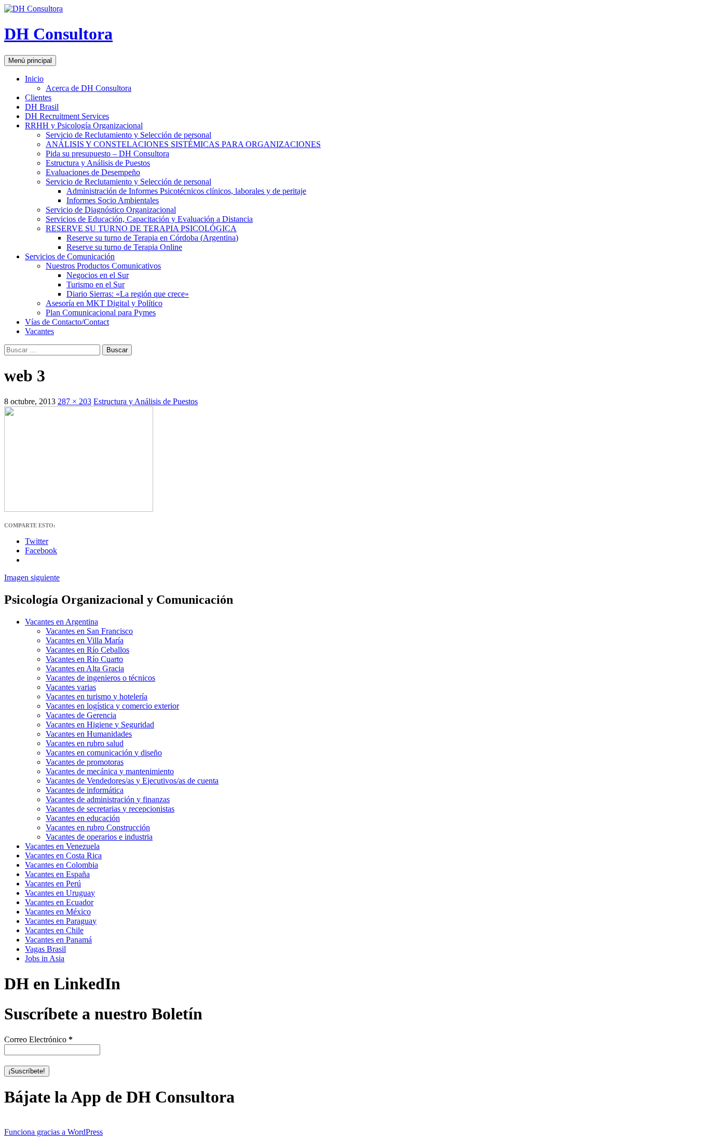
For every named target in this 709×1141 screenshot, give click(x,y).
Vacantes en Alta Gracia (85, 668)
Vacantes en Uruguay (60, 892)
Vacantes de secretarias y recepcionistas (110, 808)
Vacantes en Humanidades (89, 733)
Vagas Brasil (45, 949)
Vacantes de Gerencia (81, 715)
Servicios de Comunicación (70, 256)
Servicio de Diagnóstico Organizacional (111, 209)
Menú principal (30, 60)
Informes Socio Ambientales (112, 200)
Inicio (34, 78)
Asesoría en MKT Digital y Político (104, 303)
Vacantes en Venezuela (62, 846)
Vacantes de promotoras (85, 762)
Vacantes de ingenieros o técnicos (100, 677)
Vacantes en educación (83, 818)
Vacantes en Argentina (61, 621)
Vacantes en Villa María (85, 640)
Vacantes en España (57, 874)
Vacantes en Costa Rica (63, 855)
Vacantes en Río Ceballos (87, 649)
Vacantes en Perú (53, 883)
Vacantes (39, 331)
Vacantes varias (71, 687)
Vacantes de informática (85, 790)
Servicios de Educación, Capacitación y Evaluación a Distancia (149, 219)
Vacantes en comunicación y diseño (104, 752)
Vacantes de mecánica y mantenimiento (110, 771)
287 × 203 (74, 401)
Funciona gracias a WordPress (53, 1131)
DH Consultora (58, 33)
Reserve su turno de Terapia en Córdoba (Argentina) (152, 237)
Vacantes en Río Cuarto (84, 659)
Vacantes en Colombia (61, 864)
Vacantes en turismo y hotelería (96, 696)
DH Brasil (42, 106)
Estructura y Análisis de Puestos (98, 162)
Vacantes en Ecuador (59, 902)
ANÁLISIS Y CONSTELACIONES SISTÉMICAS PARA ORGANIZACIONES (183, 144)
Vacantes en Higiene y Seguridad (100, 724)
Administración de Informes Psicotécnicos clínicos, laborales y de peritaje (186, 191)
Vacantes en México (58, 911)
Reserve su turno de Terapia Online (124, 247)
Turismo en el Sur (95, 284)
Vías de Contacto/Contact (67, 321)
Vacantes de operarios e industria (99, 836)
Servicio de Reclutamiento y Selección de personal (128, 134)
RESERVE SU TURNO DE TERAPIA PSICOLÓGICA (141, 228)
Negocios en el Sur (97, 275)
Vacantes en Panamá (58, 939)
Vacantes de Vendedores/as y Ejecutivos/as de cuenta (132, 780)
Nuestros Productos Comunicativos (103, 265)
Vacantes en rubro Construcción (98, 827)
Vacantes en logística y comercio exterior (112, 705)
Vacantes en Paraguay (61, 921)
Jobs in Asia (44, 958)
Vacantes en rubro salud (85, 743)
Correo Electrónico (38, 1039)
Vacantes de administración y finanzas (108, 799)
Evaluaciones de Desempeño (93, 172)
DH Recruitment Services (67, 116)
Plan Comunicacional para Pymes (101, 312)
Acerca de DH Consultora (88, 88)
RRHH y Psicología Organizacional (84, 125)
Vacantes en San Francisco (89, 631)
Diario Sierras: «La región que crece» (127, 293)
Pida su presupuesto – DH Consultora (107, 153)
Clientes (38, 97)
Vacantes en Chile (54, 930)
